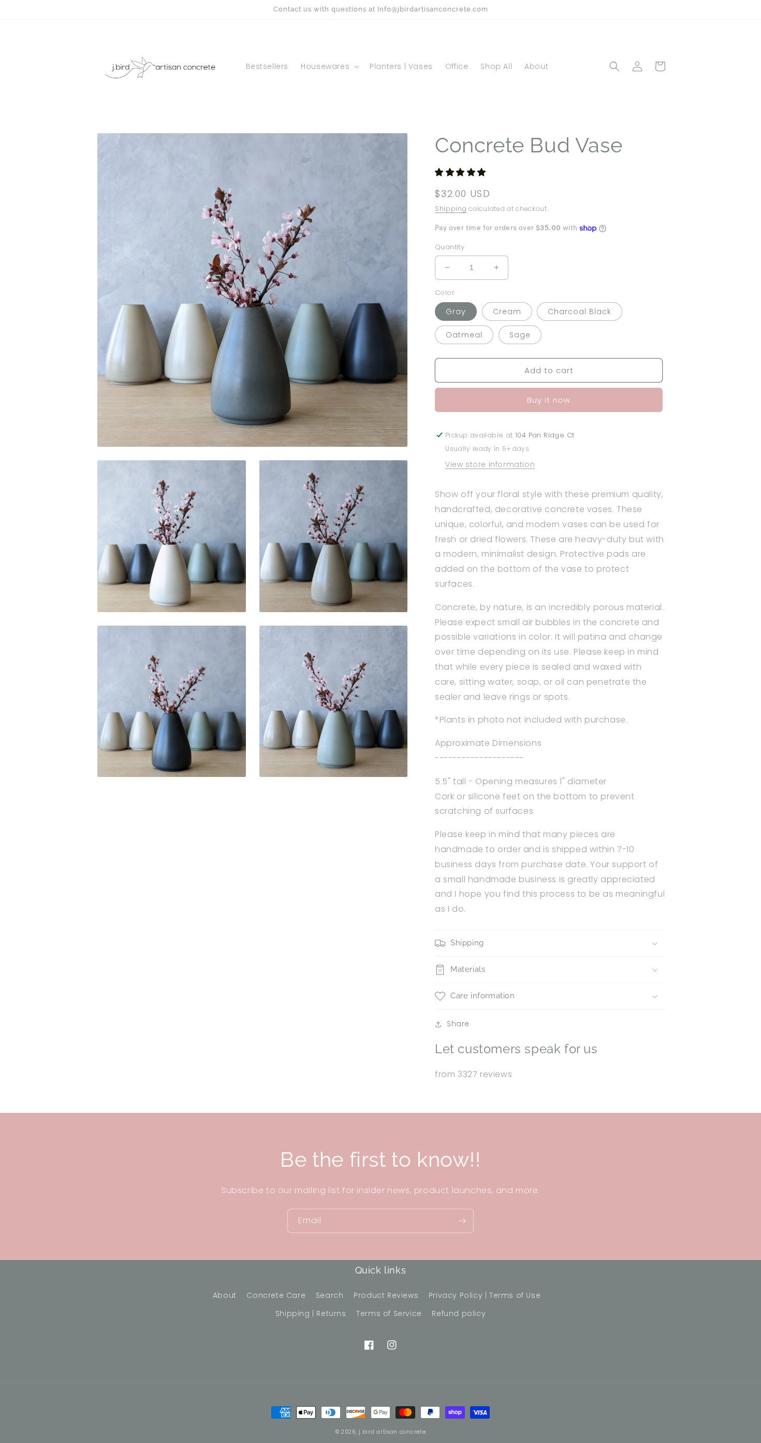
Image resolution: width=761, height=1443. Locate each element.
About (225, 1295)
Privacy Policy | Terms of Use (484, 1295)
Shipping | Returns (310, 1313)
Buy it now (548, 399)
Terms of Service (389, 1313)
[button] (329, 66)
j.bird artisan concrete (392, 1432)
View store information (490, 464)
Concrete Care (275, 1295)
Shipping (451, 208)
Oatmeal (464, 335)
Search (330, 1295)
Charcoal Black (579, 311)
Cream (507, 311)
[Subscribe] (461, 1221)
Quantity (449, 247)
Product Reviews (386, 1295)
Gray (456, 311)
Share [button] (458, 1023)
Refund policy (459, 1313)
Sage (520, 335)
